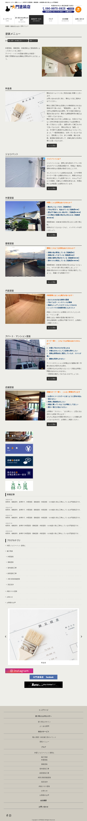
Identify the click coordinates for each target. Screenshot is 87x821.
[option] (43, 636)
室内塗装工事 (12, 568)
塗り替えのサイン (44, 722)
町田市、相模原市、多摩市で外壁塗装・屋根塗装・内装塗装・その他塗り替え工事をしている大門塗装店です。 (43, 524)
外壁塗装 (11, 556)
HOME (7, 26)
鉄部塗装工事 (12, 573)
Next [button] (81, 637)
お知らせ (10, 597)
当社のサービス (15, 26)
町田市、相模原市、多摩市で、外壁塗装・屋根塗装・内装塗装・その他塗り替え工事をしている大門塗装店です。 (43, 501)
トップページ (43, 710)
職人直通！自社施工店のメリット (17, 40)
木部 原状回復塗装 (14, 579)
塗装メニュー (33, 40)
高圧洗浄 (11, 584)
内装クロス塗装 (12, 591)
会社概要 (43, 800)
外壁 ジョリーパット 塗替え (16, 545)
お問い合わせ (43, 807)
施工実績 (10, 551)
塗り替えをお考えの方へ (43, 716)
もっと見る (51, 145)
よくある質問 (44, 726)
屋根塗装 (11, 562)
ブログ (43, 747)
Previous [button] (5, 637)
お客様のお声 (11, 602)
